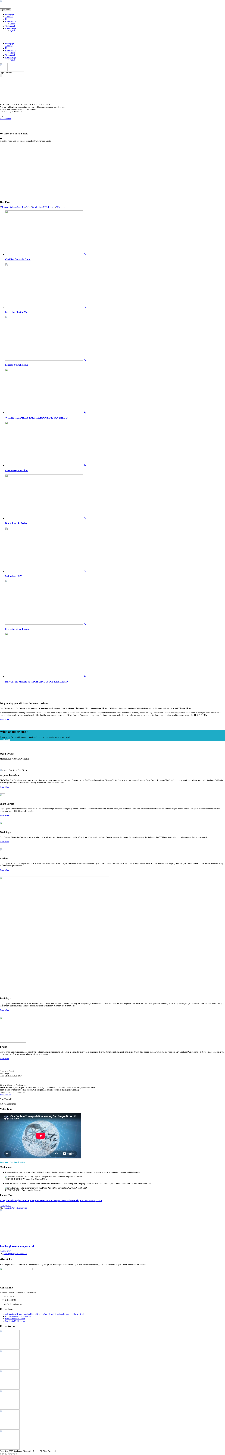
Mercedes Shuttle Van (16, 312)
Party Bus (21, 207)
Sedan (28, 207)
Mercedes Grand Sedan (17, 629)
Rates (12, 24)
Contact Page (10, 28)
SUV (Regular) (49, 207)
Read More (4, 787)
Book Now (4, 719)
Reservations (10, 21)
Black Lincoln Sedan (16, 523)
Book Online (5, 119)
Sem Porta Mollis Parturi (15, 1319)
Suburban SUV (13, 576)
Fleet (7, 19)
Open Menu (5, 10)
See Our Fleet (5, 1094)
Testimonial (10, 26)
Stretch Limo (37, 207)
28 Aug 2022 (6, 1205)
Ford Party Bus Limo (16, 470)
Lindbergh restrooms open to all (17, 1246)
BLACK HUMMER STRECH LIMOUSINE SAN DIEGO (36, 681)
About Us (9, 17)
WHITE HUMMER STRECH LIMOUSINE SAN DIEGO (36, 417)
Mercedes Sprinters (9, 207)
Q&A (12, 31)
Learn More (5, 1080)
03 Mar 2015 (6, 1251)
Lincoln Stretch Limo (16, 364)
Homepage (9, 14)
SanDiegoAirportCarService (15, 1208)
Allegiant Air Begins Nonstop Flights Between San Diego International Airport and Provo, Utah (51, 1200)
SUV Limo (60, 207)
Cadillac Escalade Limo (17, 259)
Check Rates (5, 739)
